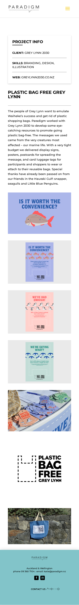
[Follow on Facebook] (36, 578)
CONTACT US (38, 589)
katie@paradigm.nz (55, 571)
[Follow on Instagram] (42, 578)
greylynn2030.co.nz (37, 77)
